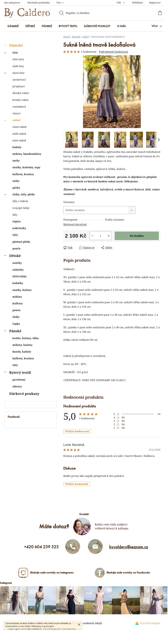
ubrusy (17, 386)
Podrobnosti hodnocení (113, 51)
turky (16, 160)
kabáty (16, 147)
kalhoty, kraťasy (23, 174)
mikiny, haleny (22, 345)
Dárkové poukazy (24, 393)
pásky (16, 187)
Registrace (154, 2)
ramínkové (19, 106)
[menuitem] (13, 26)
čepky (16, 324)
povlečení (18, 379)
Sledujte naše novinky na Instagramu (52, 572)
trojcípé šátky (21, 208)
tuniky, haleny (22, 290)
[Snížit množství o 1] (92, 236)
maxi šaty (18, 73)
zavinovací (19, 79)
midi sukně (19, 133)
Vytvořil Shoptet (150, 623)
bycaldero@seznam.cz (128, 547)
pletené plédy (21, 242)
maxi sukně (19, 127)
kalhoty (17, 303)
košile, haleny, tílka (25, 338)
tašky (16, 181)
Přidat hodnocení (77, 431)
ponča (16, 248)
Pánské (15, 331)
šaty (15, 52)
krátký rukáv (20, 100)
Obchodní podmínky (38, 2)
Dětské (15, 255)
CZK (119, 2)
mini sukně (19, 140)
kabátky (17, 283)
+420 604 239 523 (41, 547)
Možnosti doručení (75, 224)
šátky (16, 317)
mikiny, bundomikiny (26, 154)
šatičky (17, 263)
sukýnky (18, 269)
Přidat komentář (76, 484)
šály (14, 214)
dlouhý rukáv (20, 93)
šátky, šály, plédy (23, 194)
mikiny (17, 296)
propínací (18, 86)
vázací (16, 113)
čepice (16, 221)
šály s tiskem (20, 201)
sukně (16, 120)
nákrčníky (19, 228)
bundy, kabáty (21, 351)
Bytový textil (20, 372)
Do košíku (137, 236)
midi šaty (18, 66)
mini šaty (18, 59)
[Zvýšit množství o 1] (108, 236)
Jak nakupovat (12, 2)
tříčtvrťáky (19, 276)
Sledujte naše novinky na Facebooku (128, 572)
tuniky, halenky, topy (26, 167)
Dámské (16, 45)
